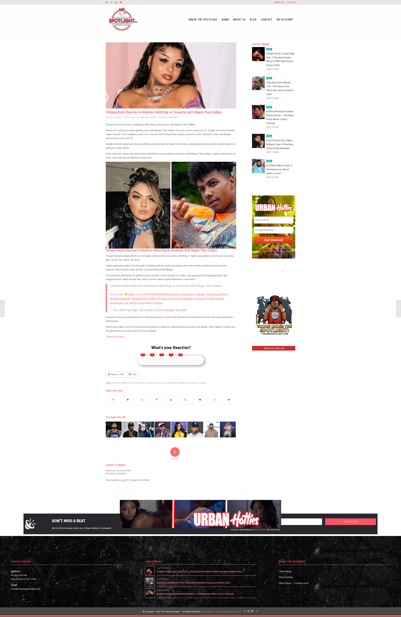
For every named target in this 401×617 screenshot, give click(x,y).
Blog (269, 49)
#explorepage (215, 299)
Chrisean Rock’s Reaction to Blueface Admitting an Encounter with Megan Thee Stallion (164, 112)
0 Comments (129, 117)
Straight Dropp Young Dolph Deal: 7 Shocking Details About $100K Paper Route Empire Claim (199, 571)
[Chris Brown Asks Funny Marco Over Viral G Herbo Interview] (195, 429)
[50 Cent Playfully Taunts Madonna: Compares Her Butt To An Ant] (130, 429)
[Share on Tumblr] (185, 399)
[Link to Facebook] (111, 2)
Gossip (152, 117)
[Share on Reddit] (214, 399)
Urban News (285, 571)
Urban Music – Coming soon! (294, 583)
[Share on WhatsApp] (142, 399)
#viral (175, 299)
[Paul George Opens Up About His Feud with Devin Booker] (114, 429)
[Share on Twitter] (127, 399)
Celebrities (143, 117)
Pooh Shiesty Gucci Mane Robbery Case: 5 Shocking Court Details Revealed (279, 144)
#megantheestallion (144, 299)
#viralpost (164, 299)
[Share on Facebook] (113, 399)
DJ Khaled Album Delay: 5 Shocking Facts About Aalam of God (279, 169)
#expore (200, 299)
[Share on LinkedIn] (171, 399)
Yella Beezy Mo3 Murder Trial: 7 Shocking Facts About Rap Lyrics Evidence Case (193, 582)
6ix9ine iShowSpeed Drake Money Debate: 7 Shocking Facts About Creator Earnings (195, 593)
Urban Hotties (286, 577)
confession (151, 382)
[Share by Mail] (229, 399)
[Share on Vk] (200, 399)
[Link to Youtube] (116, 2)
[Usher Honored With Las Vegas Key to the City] (398, 308)
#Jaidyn (200, 294)
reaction (202, 382)
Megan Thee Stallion (188, 382)
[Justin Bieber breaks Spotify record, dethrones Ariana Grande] (162, 429)
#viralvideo (117, 303)
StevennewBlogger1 (170, 117)
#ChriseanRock (171, 294)
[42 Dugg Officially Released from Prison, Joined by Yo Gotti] (2, 308)
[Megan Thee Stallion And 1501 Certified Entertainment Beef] (228, 429)
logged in (124, 480)
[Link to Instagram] (120, 2)
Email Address (273, 271)
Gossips (119, 336)
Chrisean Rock (138, 382)
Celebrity (110, 336)
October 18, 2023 (175, 310)
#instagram (186, 299)
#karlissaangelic (120, 299)
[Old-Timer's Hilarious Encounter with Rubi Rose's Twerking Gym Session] (179, 429)
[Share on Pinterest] (156, 399)
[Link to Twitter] (106, 2)
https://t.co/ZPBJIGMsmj (144, 294)
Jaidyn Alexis (172, 382)
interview (161, 382)
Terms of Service (222, 611)
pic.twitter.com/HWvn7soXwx (144, 303)
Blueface (116, 382)
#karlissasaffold (216, 294)
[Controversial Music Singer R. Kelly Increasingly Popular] (146, 429)
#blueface (187, 294)
